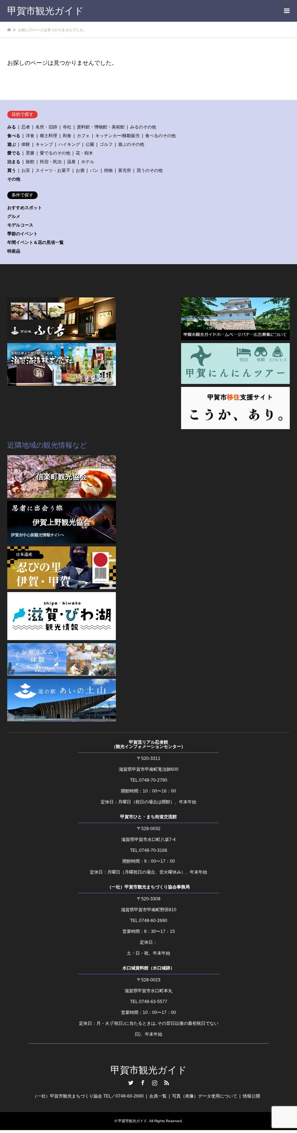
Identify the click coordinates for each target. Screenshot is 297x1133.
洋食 (30, 135)
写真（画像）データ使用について (204, 1096)
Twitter (130, 1082)
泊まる (13, 161)
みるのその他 (143, 127)
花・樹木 (84, 153)
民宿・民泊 (51, 161)
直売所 (124, 170)
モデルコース (20, 225)
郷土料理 (48, 135)
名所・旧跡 (46, 127)
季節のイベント (22, 233)
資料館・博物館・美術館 (101, 127)
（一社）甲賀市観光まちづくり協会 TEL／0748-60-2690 (88, 1096)
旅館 (30, 161)
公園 (89, 144)
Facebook (142, 1082)
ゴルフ (106, 144)
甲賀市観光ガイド (148, 1070)
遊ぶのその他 (131, 144)
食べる (13, 135)
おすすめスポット (24, 207)
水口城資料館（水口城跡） (148, 968)
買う (11, 170)
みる (11, 127)
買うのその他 (150, 170)
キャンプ (44, 144)
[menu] (286, 11)
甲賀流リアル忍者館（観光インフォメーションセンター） (148, 744)
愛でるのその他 (55, 153)
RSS (166, 1082)
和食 (67, 135)
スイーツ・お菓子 (52, 170)
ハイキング (69, 144)
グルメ (13, 216)
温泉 (71, 161)
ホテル (87, 161)
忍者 (25, 127)
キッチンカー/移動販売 (117, 135)
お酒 (80, 170)
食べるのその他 (160, 135)
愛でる (13, 153)
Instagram (154, 1082)
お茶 (25, 170)
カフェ (83, 135)
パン (94, 170)
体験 (25, 144)
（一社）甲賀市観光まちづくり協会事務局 (148, 886)
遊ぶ (11, 144)
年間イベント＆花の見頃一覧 (35, 242)
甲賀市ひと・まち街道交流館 (148, 816)
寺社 (67, 127)
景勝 (30, 153)
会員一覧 (158, 1096)
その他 (13, 179)
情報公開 (251, 1096)
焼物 (108, 170)
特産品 (13, 251)
